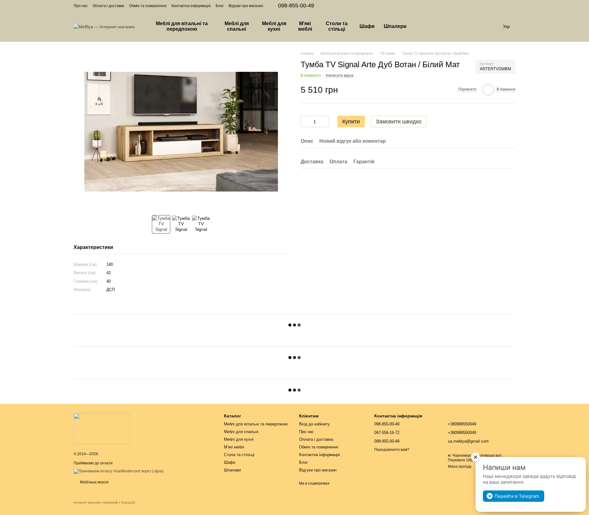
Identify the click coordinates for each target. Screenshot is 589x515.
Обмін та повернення (148, 6)
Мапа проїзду (460, 466)
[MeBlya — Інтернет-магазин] (102, 428)
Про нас (81, 6)
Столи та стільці (337, 26)
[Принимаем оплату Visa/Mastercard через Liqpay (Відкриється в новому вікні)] (119, 471)
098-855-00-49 (296, 5)
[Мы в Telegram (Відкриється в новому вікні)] (512, 5)
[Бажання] (460, 26)
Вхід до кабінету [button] (314, 424)
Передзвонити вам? (391, 449)
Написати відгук (339, 75)
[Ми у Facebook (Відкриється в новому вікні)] (490, 5)
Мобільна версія (94, 482)
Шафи (367, 26)
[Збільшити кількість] (324, 121)
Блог (220, 6)
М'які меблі (305, 26)
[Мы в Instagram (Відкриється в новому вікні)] (498, 5)
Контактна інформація (191, 6)
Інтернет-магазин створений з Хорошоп (104, 502)
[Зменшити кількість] (305, 121)
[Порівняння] (444, 26)
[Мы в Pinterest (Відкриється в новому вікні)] (505, 5)
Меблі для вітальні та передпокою (182, 26)
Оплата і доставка (108, 6)
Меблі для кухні (274, 26)
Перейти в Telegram (517, 496)
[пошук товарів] (422, 26)
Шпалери (395, 26)
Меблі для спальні (237, 26)
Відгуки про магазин (246, 6)
